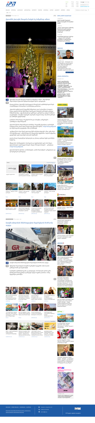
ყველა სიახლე (69, 43)
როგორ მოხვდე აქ (51, 162)
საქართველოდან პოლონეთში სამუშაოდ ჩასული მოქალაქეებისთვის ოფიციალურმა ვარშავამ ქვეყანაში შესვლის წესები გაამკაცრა (50, 316)
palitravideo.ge (8, 213)
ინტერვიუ (60, 48)
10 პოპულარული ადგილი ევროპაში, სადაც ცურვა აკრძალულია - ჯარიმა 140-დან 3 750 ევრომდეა (12, 314)
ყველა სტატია (69, 72)
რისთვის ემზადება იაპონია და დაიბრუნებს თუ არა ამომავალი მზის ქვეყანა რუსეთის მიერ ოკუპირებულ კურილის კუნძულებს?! (65, 161)
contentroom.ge (9, 336)
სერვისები (22, 407)
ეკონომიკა (45, 10)
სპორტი (51, 10)
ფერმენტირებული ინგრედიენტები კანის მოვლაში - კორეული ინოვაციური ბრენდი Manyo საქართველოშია (49, 334)
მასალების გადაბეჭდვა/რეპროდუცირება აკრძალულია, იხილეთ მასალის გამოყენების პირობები (18, 411)
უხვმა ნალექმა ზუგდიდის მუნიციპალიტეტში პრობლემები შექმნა (65, 22)
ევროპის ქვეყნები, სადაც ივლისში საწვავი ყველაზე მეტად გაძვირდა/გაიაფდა (24, 313)
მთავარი (8, 10)
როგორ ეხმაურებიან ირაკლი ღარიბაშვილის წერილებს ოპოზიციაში (36, 313)
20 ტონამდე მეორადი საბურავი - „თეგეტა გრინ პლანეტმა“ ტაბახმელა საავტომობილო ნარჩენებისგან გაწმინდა (65, 38)
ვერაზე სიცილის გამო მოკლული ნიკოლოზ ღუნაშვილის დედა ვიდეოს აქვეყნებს (50, 210)
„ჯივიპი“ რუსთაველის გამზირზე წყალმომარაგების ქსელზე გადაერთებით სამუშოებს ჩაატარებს (65, 30)
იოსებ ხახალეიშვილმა (49, 126)
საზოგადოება (27, 10)
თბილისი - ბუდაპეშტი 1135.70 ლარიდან (36, 192)
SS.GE (8, 162)
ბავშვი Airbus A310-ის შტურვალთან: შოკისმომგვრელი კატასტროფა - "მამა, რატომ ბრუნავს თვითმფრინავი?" (65, 187)
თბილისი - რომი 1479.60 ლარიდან (49, 192)
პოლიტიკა (13, 10)
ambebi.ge (8, 300)
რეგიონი (40, 10)
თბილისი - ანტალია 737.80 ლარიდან (11, 192)
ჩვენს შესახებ (15, 407)
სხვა (7, 12)
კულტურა (63, 10)
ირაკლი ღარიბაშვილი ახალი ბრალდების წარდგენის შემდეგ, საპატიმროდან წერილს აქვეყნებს (36, 211)
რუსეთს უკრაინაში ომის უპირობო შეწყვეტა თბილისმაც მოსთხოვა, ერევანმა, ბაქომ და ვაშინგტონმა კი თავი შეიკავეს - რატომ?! (65, 122)
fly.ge (7, 196)
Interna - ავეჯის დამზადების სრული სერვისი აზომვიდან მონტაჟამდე (12, 332)
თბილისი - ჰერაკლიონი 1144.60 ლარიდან (24, 192)
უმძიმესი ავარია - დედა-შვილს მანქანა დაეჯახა (11, 209)
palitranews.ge (34, 317)
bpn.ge (67, 1)
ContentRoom (52, 321)
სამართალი (20, 10)
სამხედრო (57, 10)
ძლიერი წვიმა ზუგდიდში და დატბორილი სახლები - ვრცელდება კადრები (24, 209)
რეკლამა (28, 407)
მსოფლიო (34, 10)
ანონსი (68, 10)
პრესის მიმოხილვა (62, 76)
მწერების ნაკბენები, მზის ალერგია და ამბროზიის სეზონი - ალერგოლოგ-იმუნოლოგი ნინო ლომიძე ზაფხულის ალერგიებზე (24, 334)
